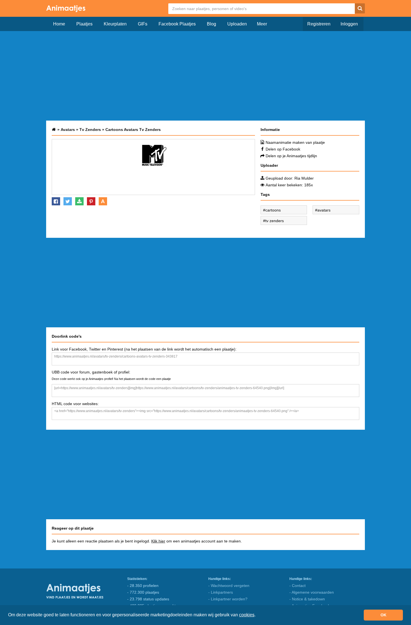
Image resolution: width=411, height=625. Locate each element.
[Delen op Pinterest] (91, 201)
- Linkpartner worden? (227, 599)
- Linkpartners (220, 592)
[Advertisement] (205, 76)
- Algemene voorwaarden (311, 592)
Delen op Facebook (283, 149)
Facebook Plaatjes (177, 24)
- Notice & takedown (307, 599)
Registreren (318, 24)
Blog (211, 24)
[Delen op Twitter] (67, 201)
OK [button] (383, 615)
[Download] (79, 201)
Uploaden (237, 24)
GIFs (142, 24)
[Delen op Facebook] (56, 201)
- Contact (297, 585)
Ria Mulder (304, 178)
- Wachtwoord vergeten (228, 585)
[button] (257, 615)
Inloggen (349, 24)
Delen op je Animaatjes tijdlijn (291, 156)
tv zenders (274, 220)
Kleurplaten (115, 24)
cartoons (273, 210)
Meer (262, 24)
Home (59, 24)
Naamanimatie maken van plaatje (295, 142)
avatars (323, 210)
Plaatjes (84, 24)
